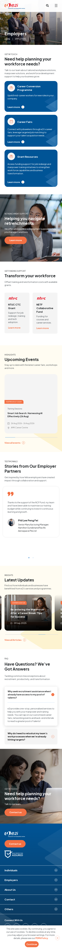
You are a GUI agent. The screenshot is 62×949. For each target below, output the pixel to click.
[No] (57, 938)
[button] (28, 557)
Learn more (14, 327)
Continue (31, 944)
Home (7, 39)
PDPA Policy (41, 938)
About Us (10, 889)
